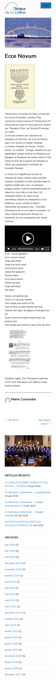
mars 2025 (10, 606)
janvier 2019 (11, 650)
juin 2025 (10, 588)
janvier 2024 (11, 637)
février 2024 (11, 631)
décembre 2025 (13, 563)
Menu (46, 5)
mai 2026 (10, 551)
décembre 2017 (13, 674)
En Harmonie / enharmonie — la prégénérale (27, 492)
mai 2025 (10, 594)
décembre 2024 (13, 612)
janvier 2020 (11, 643)
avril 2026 (10, 557)
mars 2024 (10, 625)
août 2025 (10, 581)
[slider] (25, 249)
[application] (28, 239)
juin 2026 (10, 544)
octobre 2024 (12, 619)
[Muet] (42, 248)
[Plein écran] (47, 248)
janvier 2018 (11, 668)
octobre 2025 (12, 575)
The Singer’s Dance (44, 421)
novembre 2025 (13, 569)
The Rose (13, 420)
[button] (28, 239)
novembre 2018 (13, 656)
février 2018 (11, 662)
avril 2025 (10, 600)
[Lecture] (8, 248)
